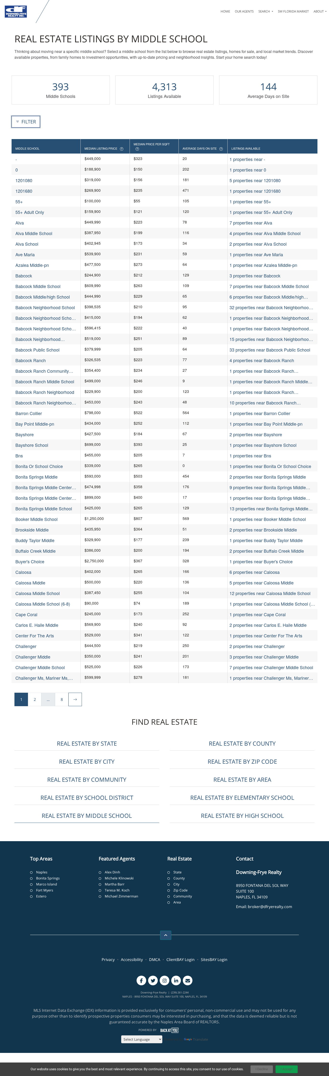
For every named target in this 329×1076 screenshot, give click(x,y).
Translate (200, 1039)
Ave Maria (25, 254)
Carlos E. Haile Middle (36, 625)
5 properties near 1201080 (255, 180)
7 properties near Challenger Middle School (271, 667)
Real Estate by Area (242, 779)
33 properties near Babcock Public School (270, 349)
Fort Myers (44, 890)
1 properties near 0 (248, 170)
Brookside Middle (32, 529)
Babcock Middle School (37, 286)
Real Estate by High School (242, 816)
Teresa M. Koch (117, 890)
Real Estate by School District (86, 797)
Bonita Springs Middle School (43, 508)
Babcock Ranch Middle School (44, 381)
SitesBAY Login (214, 959)
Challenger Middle (32, 656)
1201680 (23, 191)
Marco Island (46, 884)
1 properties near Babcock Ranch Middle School (269, 381)
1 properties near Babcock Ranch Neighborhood (262, 392)
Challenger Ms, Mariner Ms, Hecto (42, 678)
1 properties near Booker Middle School (268, 519)
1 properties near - (247, 159)
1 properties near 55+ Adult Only (261, 212)
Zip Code (180, 890)
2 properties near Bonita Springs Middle (268, 477)
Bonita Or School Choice (39, 466)
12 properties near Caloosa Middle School (270, 593)
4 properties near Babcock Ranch (262, 360)
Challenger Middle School (40, 667)
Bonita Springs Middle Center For (43, 487)
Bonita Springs (48, 878)
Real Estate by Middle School (87, 816)
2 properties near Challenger (257, 646)
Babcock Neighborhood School (45, 307)
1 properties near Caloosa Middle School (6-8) (272, 604)
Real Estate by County (242, 743)
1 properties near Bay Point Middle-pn (266, 424)
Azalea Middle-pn (32, 265)
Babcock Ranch (30, 360)
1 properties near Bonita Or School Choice (270, 466)
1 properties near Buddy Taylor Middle (266, 540)
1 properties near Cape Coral (258, 614)
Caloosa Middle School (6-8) (42, 604)
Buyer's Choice (29, 561)
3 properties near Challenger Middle (264, 656)
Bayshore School (31, 445)
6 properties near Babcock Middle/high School (267, 297)
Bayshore (24, 434)
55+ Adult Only (29, 212)
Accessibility (132, 959)
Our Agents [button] (244, 11)
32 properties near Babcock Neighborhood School (270, 307)
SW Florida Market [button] (293, 11)
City (176, 884)
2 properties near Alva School (258, 244)
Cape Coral (26, 614)
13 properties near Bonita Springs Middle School (269, 508)
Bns (19, 455)
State (177, 872)
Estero (41, 896)
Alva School (26, 244)
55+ (19, 201)
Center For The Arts (34, 635)
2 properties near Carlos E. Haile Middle (268, 625)
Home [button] (225, 11)
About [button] (319, 11)
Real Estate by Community (86, 779)
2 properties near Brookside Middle (263, 529)
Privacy (108, 959)
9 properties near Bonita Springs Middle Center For (268, 487)
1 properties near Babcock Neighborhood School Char (269, 318)
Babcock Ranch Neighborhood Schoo (44, 402)
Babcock (23, 275)
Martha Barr (115, 884)
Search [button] (264, 11)
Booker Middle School (36, 519)
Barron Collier (28, 413)
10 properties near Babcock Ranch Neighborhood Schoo (263, 402)
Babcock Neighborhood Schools (37, 339)
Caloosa (23, 572)
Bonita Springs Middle (36, 477)
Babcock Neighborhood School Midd (45, 328)
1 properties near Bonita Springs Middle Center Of (268, 498)
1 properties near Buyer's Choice (261, 561)
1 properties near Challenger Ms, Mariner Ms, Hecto (269, 678)
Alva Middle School (33, 233)
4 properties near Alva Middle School (265, 233)
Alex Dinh (112, 872)
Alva (19, 222)
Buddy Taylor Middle (34, 540)
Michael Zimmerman (121, 896)
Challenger (25, 646)
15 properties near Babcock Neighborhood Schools (270, 339)
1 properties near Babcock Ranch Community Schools (262, 371)
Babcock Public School (37, 349)
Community (182, 896)
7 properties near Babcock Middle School (269, 286)
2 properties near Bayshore (256, 434)
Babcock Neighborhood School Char (45, 318)
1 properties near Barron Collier (260, 413)
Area (177, 902)
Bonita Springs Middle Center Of (43, 498)
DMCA (154, 959)
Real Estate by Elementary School (242, 797)
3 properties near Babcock (255, 275)
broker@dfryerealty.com (270, 906)
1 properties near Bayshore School (263, 445)
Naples (41, 872)
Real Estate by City (86, 761)
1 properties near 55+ (250, 201)
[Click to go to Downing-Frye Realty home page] (19, 11)
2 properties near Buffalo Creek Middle (267, 551)
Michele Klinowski (119, 878)
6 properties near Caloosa (255, 572)
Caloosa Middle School (37, 593)
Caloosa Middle (30, 582)
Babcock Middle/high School (42, 297)
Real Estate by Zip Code (242, 761)
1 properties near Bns (250, 455)
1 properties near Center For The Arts (266, 635)
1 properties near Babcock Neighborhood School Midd (269, 328)
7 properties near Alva (251, 222)
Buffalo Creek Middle (35, 551)
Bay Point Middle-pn (34, 424)
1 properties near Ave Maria (256, 254)
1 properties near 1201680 (255, 191)
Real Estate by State (87, 743)
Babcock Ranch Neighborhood (44, 392)
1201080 (23, 180)
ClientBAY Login (180, 959)
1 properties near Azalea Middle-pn (263, 265)
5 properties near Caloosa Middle (262, 582)
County (179, 878)
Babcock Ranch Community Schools (42, 371)
